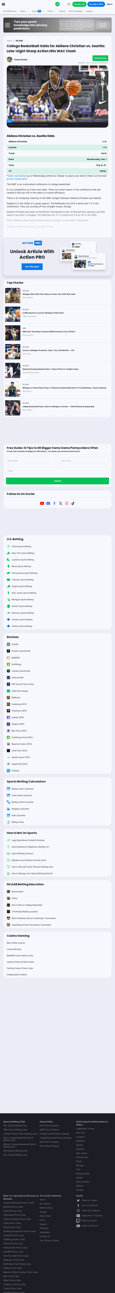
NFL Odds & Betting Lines (15, 1125)
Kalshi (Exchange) (20, 691)
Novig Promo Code (12, 1227)
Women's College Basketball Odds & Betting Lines (19, 1145)
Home (9, 40)
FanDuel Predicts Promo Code (17, 1219)
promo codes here (16, 178)
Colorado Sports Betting (23, 579)
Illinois (79, 1161)
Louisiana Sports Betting (23, 559)
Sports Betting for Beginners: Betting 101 (30, 847)
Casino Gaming (18, 935)
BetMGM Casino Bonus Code (20, 955)
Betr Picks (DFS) (19, 731)
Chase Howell (20, 59)
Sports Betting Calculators (26, 781)
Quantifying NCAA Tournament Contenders (31, 925)
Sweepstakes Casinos (17, 974)
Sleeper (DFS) (18, 724)
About (42, 1199)
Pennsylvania (82, 1157)
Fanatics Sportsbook (21, 651)
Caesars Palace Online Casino (20, 962)
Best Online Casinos (16, 943)
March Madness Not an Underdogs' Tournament (34, 918)
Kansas (79, 1177)
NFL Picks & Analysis (49, 1125)
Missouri (80, 1186)
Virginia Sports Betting (22, 586)
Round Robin (17, 891)
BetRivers (16, 697)
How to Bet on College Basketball (27, 905)
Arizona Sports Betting (22, 606)
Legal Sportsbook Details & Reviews (28, 840)
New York (80, 1132)
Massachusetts (83, 1173)
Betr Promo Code (11, 1276)
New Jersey (81, 1153)
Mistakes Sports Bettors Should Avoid (29, 860)
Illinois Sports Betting (21, 566)
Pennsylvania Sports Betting (24, 573)
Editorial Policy (46, 1208)
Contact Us (45, 1236)
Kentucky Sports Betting (23, 613)
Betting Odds (18, 822)
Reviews (13, 637)
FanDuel (15, 770)
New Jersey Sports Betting (24, 593)
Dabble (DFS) (18, 717)
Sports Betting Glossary (22, 853)
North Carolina (82, 1181)
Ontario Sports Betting (22, 626)
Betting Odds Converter (23, 802)
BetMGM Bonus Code (13, 1207)
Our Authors (45, 1203)
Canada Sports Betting (22, 619)
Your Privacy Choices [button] (49, 1240)
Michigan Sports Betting (23, 599)
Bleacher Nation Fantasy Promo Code (20, 1272)
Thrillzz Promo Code (12, 1288)
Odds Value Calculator (22, 795)
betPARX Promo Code (13, 1251)
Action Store (45, 1216)
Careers (43, 1212)
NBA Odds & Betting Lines (15, 1129)
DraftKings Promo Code (14, 1239)
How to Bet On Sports (22, 833)
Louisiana (80, 1137)
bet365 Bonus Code (12, 1211)
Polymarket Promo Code (14, 1215)
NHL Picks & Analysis (49, 1146)
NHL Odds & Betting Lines (15, 1155)
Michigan (80, 1165)
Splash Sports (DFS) (21, 757)
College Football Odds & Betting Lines (20, 1133)
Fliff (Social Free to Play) (23, 684)
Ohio (78, 1169)
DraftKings (16, 664)
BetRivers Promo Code (13, 1260)
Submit (57, 481)
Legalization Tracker (85, 1128)
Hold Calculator (19, 815)
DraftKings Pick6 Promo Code (16, 1264)
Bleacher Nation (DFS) (22, 744)
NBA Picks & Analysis (49, 1129)
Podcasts (44, 1228)
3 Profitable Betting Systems (25, 911)
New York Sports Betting (23, 553)
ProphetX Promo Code (13, 1235)
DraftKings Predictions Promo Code (19, 1231)
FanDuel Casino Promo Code (20, 968)
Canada (79, 1190)
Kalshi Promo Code (12, 1223)
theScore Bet (18, 677)
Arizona (79, 1145)
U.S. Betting (15, 539)
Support (43, 1224)
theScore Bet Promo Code (15, 1247)
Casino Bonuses (14, 949)
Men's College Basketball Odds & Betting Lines (18, 1139)
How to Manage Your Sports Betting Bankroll (32, 873)
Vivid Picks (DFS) (19, 750)
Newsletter (45, 1232)
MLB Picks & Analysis (49, 1142)
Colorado (80, 1149)
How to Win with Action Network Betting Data (32, 867)
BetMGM (15, 657)
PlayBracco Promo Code (14, 1284)
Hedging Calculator (20, 809)
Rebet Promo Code (12, 1280)
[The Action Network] (57, 4)
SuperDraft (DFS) (19, 764)
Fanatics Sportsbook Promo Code (18, 1202)
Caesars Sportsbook (21, 671)
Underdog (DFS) (19, 704)
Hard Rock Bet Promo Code (15, 1256)
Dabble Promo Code (12, 1268)
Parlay (14, 898)
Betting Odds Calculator (23, 789)
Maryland (80, 1141)
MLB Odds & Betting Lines (15, 1150)
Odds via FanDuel (17, 175)
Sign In (109, 4)
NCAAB (19, 40)
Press (42, 1220)
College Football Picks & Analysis (54, 1133)
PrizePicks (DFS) (19, 711)
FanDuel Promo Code (13, 1243)
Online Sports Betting (21, 546)
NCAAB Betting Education (25, 884)
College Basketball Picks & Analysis (56, 1138)
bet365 (15, 644)
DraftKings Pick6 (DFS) (22, 737)
